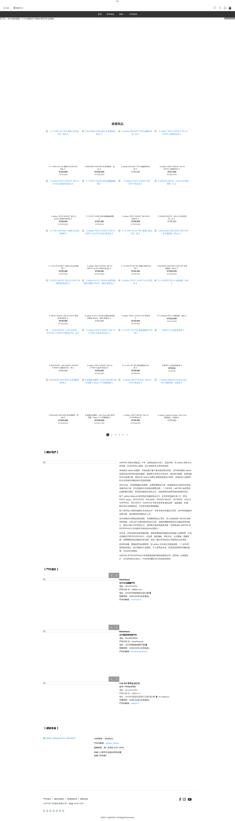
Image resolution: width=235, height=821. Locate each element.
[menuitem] (107, 434)
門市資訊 (133, 14)
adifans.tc (135, 703)
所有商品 (110, 14)
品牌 (121, 14)
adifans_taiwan (112, 743)
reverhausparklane (139, 651)
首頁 (100, 14)
